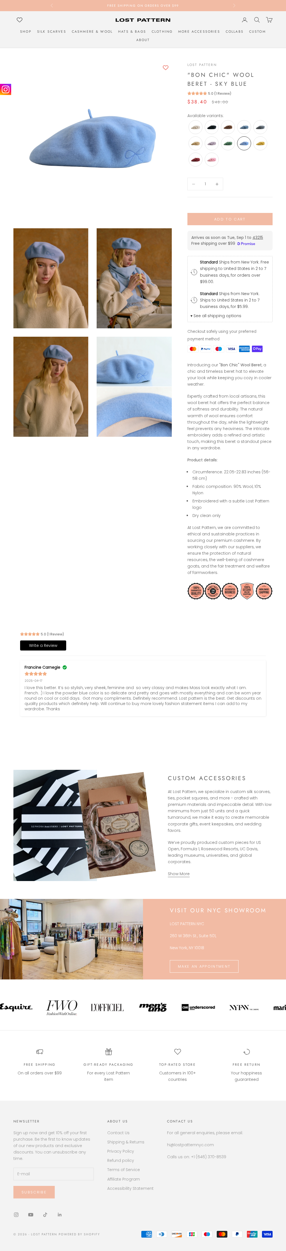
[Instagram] (5, 89)
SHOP (26, 31)
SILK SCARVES (51, 31)
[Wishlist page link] (19, 20)
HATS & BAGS (132, 31)
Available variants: (205, 115)
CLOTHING (162, 31)
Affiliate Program (123, 1179)
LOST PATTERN (202, 64)
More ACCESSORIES (199, 31)
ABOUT (143, 39)
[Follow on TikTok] (45, 1214)
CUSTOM (257, 31)
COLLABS (235, 31)
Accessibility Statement (130, 1188)
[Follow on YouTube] (31, 1214)
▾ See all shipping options (215, 316)
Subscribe (34, 1192)
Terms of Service (123, 1169)
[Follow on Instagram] (16, 1214)
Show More (179, 874)
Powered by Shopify (79, 1234)
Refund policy (120, 1160)
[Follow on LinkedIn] (60, 1214)
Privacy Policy (120, 1151)
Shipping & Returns (125, 1142)
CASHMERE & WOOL (92, 31)
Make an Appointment (204, 966)
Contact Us (118, 1133)
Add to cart (230, 219)
